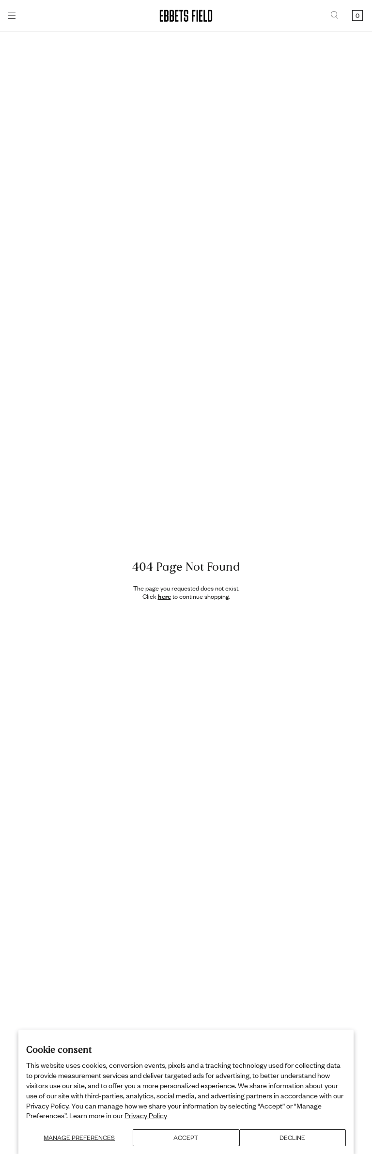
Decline (292, 1137)
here (164, 596)
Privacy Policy (145, 1115)
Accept (185, 1137)
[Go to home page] (186, 16)
